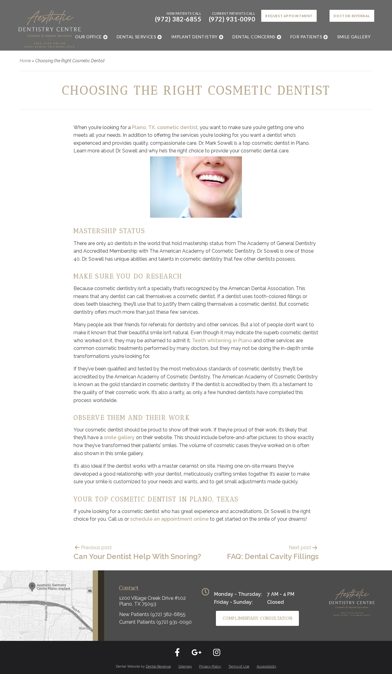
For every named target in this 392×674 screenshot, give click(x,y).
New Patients (152, 614)
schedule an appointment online (169, 519)
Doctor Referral (352, 16)
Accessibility (266, 666)
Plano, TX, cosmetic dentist (165, 127)
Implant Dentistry (194, 36)
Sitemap (185, 666)
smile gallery (119, 437)
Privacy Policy (210, 666)
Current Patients (155, 622)
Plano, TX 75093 (137, 604)
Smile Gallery (354, 36)
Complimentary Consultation (257, 618)
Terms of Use (238, 666)
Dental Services (136, 36)
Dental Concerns (253, 36)
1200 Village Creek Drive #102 (152, 598)
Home (25, 60)
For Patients (306, 36)
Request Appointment (288, 16)
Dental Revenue (158, 666)
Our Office (88, 36)
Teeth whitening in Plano (222, 340)
